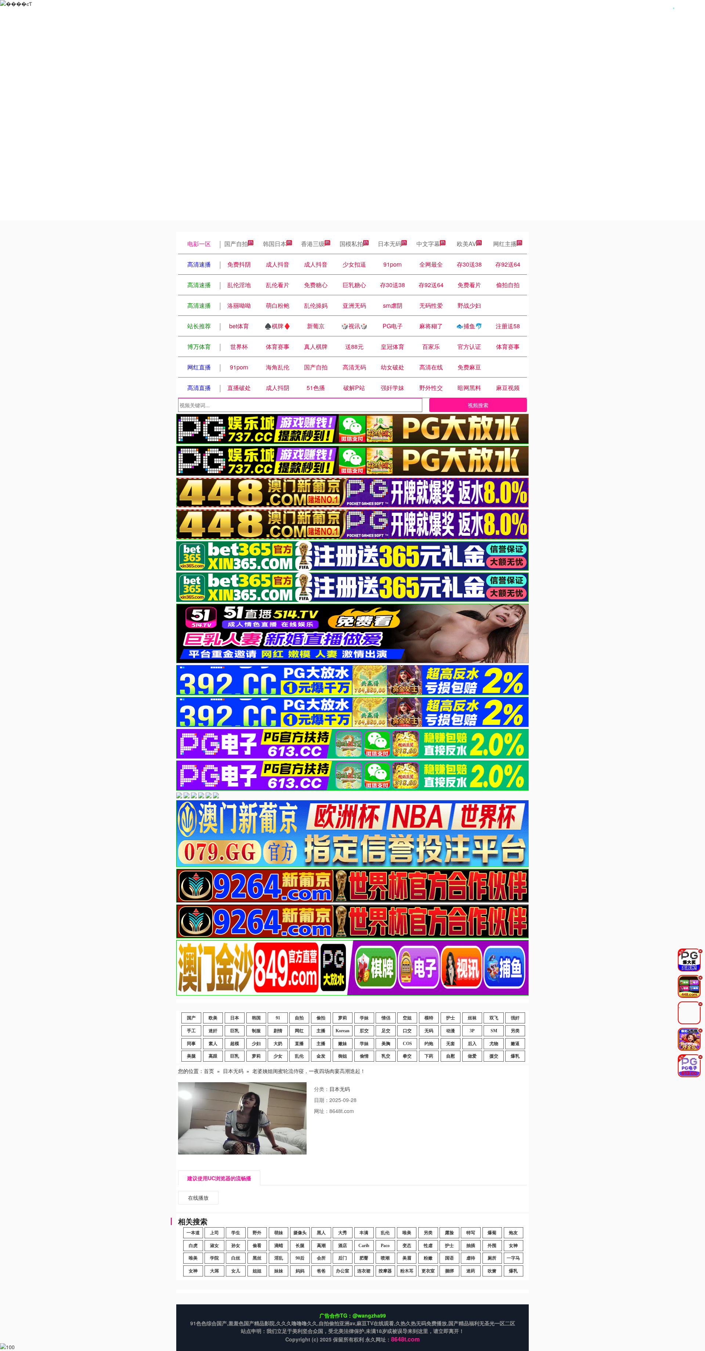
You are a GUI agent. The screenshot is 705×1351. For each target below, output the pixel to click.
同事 (191, 1043)
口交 (407, 1030)
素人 (213, 1043)
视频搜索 (478, 405)
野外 (257, 1232)
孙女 (235, 1245)
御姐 (342, 1056)
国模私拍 (351, 243)
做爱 (472, 1056)
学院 (214, 1258)
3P (472, 1030)
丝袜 (472, 1018)
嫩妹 (342, 1043)
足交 (386, 1030)
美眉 (406, 1258)
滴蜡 (278, 1245)
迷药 (470, 1271)
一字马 (513, 1258)
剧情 (278, 1030)
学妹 (364, 1018)
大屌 (214, 1271)
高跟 (213, 1056)
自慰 (450, 1056)
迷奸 (213, 1030)
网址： (321, 1111)
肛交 (364, 1030)
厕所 (492, 1258)
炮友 (513, 1232)
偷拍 (321, 1018)
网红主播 (505, 243)
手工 (191, 1030)
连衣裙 (363, 1271)
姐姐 (257, 1271)
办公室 (342, 1271)
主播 (321, 1030)
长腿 (300, 1245)
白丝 (235, 1258)
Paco (385, 1245)
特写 (470, 1232)
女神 (513, 1245)
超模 (234, 1043)
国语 (449, 1258)
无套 (450, 1043)
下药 (428, 1056)
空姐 (407, 1018)
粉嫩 (428, 1258)
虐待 (470, 1258)
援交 (493, 1056)
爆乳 (515, 1056)
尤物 (493, 1043)
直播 (299, 1043)
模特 (428, 1018)
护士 (450, 1018)
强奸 (515, 1018)
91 (278, 1018)
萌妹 (278, 1232)
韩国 (256, 1018)
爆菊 (492, 1232)
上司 (214, 1232)
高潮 (321, 1245)
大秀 (342, 1232)
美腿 (191, 1056)
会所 (321, 1258)
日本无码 (389, 243)
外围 (492, 1245)
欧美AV (466, 243)
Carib (363, 1245)
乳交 (386, 1056)
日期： (321, 1099)
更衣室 (428, 1271)
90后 (300, 1258)
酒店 (342, 1245)
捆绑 (449, 1271)
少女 (278, 1056)
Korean (343, 1030)
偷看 (257, 1245)
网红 (299, 1030)
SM (494, 1030)
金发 (321, 1056)
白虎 (193, 1245)
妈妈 (300, 1271)
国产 (191, 1018)
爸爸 (321, 1271)
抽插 (470, 1245)
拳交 (407, 1056)
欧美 (213, 1018)
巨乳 (234, 1030)
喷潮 (385, 1258)
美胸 (386, 1043)
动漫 (450, 1030)
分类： (321, 1088)
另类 (515, 1030)
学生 (235, 1232)
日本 (234, 1018)
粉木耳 (406, 1271)
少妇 (256, 1043)
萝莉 (342, 1018)
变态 (406, 1245)
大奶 (278, 1043)
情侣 (386, 1018)
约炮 (428, 1043)
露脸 (449, 1232)
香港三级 (313, 243)
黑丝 (257, 1258)
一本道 (193, 1232)
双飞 (493, 1018)
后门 (342, 1258)
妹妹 (278, 1271)
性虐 (428, 1245)
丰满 (363, 1232)
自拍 (299, 1018)
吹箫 (492, 1271)
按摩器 (385, 1271)
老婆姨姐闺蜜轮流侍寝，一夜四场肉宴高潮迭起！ (308, 1070)
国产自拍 (236, 243)
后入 (472, 1043)
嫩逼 (515, 1043)
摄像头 (300, 1232)
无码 (428, 1030)
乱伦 (299, 1056)
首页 (209, 1070)
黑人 (321, 1232)
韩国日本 (274, 243)
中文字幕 (428, 243)
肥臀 (363, 1258)
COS (407, 1043)
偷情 (364, 1056)
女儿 (235, 1271)
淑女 (214, 1245)
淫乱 (278, 1258)
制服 (256, 1030)
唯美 (406, 1232)
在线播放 (198, 1197)
